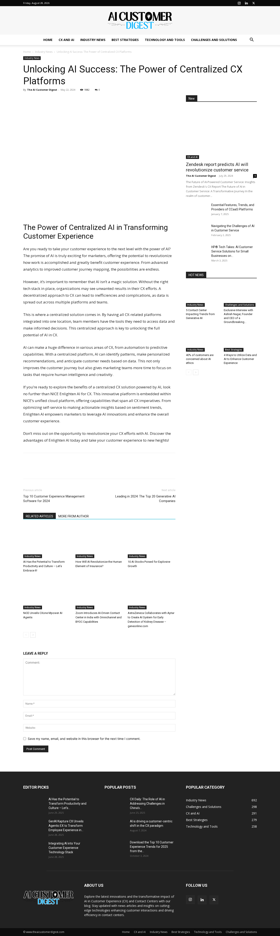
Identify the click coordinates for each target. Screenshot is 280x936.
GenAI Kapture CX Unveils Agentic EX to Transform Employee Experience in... (66, 826)
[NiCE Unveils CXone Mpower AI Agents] (47, 592)
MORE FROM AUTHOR (73, 516)
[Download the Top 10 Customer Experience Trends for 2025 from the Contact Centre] (115, 847)
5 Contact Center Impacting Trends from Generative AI (200, 314)
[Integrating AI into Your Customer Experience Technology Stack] (34, 849)
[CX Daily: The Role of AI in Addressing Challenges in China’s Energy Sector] (115, 804)
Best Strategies (125, 40)
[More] (68, 99)
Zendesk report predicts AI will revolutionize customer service (217, 167)
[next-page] (33, 635)
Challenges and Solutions (214, 40)
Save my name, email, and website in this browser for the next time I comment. (84, 738)
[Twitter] (253, 3)
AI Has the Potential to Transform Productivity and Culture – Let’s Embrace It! (44, 566)
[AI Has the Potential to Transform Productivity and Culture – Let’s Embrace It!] (47, 541)
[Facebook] (37, 99)
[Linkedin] (246, 3)
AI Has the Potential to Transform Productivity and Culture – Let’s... (67, 803)
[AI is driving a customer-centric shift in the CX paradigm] (115, 826)
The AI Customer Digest (42, 89)
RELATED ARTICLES (39, 516)
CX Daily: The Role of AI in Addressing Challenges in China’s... (147, 803)
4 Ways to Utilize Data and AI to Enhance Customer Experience (240, 359)
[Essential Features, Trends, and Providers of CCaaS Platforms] (197, 210)
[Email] (57, 99)
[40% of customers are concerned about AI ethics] (202, 340)
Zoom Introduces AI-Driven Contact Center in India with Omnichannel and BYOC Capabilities (98, 617)
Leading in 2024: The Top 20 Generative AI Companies (145, 498)
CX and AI (66, 40)
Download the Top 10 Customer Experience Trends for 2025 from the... (151, 847)
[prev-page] (26, 635)
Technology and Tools (165, 40)
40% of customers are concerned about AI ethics (200, 359)
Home (47, 40)
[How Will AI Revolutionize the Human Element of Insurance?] (99, 541)
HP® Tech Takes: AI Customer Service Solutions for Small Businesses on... (232, 251)
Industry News (92, 40)
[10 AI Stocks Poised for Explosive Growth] (151, 541)
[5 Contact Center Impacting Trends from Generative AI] (202, 295)
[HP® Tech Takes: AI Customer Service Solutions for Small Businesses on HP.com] (197, 252)
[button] (251, 40)
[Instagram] (239, 3)
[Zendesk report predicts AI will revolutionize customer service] (221, 133)
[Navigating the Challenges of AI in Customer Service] (197, 231)
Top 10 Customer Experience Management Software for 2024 (53, 498)
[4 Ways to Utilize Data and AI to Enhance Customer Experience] (240, 340)
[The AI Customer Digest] (140, 21)
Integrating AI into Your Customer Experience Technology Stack (64, 848)
